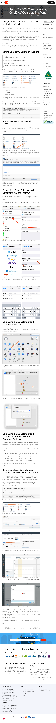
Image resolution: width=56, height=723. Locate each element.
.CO (12, 667)
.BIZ (17, 667)
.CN (23, 671)
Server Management (47, 109)
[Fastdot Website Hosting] (4, 2)
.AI (30, 679)
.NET (15, 667)
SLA (24, 695)
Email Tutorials (46, 95)
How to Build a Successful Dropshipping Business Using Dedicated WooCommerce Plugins (8, 691)
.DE (22, 670)
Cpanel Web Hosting (47, 89)
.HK (13, 670)
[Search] (52, 21)
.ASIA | (6, 668)
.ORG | (23, 668)
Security (45, 108)
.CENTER (35, 672)
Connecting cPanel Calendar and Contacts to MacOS (14, 60)
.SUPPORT (47, 669)
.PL (11, 673)
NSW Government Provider (8, 717)
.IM (12, 671)
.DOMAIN (43, 671)
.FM (10, 670)
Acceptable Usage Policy (28, 691)
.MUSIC (37, 679)
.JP (15, 673)
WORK (47, 676)
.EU (23, 667)
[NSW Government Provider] (10, 719)
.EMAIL (47, 671)
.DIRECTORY (41, 672)
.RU (10, 671)
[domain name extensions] (28, 656)
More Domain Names (48, 99)
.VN (9, 673)
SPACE (40, 676)
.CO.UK (6, 671)
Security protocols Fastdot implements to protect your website (48, 28)
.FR (20, 671)
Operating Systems (47, 101)
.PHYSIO (48, 677)
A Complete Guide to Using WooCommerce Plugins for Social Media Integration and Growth (9, 697)
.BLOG (33, 679)
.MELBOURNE (32, 677)
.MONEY (43, 677)
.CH (6, 673)
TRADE (36, 676)
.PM (15, 671)
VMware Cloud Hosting (48, 113)
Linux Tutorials (46, 97)
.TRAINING (37, 671)
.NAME (15, 668)
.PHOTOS (31, 676)
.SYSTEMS (40, 674)
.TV (9, 668)
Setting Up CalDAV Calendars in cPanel (11, 56)
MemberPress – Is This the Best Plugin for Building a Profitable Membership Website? (9, 710)
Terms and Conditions (28, 689)
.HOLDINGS (38, 669)
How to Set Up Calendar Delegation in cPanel (14, 57)
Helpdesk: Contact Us (43, 689)
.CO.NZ (18, 670)
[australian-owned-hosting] (48, 75)
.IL (13, 673)
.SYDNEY (38, 677)
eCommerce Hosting (47, 93)
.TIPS (43, 669)
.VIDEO (41, 679)
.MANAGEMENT (33, 674)
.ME (20, 667)
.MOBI (12, 668)
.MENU (45, 674)
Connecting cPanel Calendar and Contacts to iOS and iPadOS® (16, 59)
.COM (6, 667)
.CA (25, 671)
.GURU (30, 672)
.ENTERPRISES (48, 672)
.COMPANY (31, 669)
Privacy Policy (26, 693)
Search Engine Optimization (46, 105)
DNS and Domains (47, 91)
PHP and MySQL (46, 102)
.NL (8, 670)
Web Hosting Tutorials (48, 115)
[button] (27, 2)
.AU (9, 667)
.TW (18, 671)
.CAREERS (31, 671)
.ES (15, 670)
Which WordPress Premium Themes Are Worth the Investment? (48, 36)
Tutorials (25, 15)
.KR (18, 673)
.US (5, 670)
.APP (45, 679)
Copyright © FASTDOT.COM (46, 717)
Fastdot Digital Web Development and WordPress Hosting (9, 706)
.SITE (44, 676)
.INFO (19, 668)
